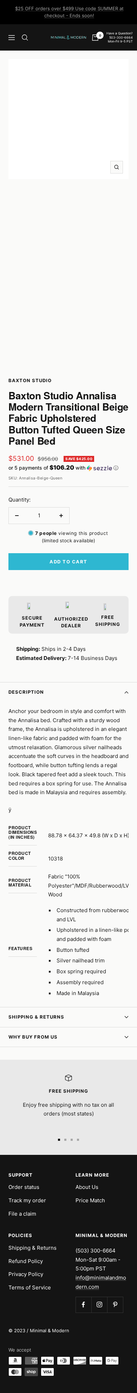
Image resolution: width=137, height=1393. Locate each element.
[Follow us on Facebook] (83, 1305)
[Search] (25, 37)
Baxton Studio (30, 380)
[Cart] (95, 37)
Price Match (90, 1200)
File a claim (22, 1213)
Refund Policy (25, 1261)
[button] (68, 467)
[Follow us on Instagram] (99, 1305)
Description (26, 692)
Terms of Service (29, 1287)
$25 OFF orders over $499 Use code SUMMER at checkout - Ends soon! (69, 12)
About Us (87, 1187)
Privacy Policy (25, 1274)
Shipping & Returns (36, 1017)
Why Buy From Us (33, 1037)
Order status (23, 1187)
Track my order (27, 1200)
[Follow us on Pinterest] (115, 1305)
